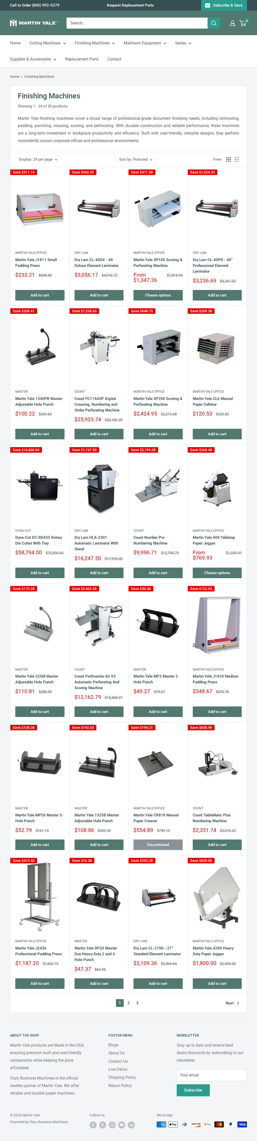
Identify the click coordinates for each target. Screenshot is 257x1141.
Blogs (113, 1045)
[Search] (214, 23)
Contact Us (118, 1061)
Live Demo (117, 1069)
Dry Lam (81, 253)
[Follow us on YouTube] (121, 1124)
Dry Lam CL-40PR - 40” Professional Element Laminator (213, 266)
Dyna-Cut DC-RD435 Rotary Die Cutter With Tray (38, 540)
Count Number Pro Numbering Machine (150, 540)
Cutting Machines (44, 43)
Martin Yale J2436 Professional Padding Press (38, 951)
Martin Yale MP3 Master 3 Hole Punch (156, 679)
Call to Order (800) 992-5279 (34, 5)
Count (80, 391)
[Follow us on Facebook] (93, 1124)
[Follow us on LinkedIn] (131, 1124)
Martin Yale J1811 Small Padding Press (36, 263)
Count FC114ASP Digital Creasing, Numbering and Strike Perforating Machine (97, 404)
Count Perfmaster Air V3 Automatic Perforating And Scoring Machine (97, 682)
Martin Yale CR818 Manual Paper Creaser (156, 818)
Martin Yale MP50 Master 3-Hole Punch (39, 818)
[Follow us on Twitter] (102, 1124)
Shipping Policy (122, 1077)
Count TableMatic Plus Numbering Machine (212, 818)
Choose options (158, 295)
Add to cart (40, 295)
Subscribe (193, 1090)
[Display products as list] (237, 159)
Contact (114, 59)
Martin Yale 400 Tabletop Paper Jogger (214, 540)
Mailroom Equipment (142, 43)
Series (180, 43)
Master (21, 391)
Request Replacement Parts (130, 5)
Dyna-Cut (23, 530)
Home (15, 43)
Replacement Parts (82, 59)
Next (230, 1003)
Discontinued (158, 845)
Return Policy (120, 1085)
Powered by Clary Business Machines (39, 1122)
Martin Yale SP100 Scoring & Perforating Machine (158, 263)
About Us (116, 1053)
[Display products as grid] (228, 159)
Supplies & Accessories (30, 59)
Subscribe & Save (227, 5)
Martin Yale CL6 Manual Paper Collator (213, 401)
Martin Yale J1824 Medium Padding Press (215, 679)
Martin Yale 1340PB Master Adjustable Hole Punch (38, 401)
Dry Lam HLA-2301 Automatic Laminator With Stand (96, 543)
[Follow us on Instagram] (112, 1124)
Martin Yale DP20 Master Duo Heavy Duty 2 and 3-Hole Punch (96, 954)
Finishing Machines (92, 43)
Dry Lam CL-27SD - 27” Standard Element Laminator (157, 951)
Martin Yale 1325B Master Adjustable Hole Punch (97, 818)
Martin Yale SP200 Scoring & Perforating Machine (158, 401)
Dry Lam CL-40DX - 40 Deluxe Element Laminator (96, 263)
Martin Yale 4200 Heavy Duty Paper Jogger (213, 951)
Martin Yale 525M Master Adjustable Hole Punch (36, 679)
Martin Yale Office (30, 253)
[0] (243, 23)
